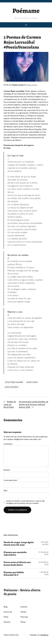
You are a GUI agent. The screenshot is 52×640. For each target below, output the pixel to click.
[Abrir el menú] (26, 24)
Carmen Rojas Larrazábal (14, 382)
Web (5, 491)
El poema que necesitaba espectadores (15, 553)
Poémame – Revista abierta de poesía (22, 592)
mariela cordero (32, 382)
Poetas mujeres (31, 85)
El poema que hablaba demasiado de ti (14, 573)
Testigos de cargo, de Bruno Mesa (10, 404)
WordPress (44, 635)
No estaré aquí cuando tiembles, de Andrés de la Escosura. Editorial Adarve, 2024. (33, 404)
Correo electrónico (11, 480)
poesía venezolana (11, 387)
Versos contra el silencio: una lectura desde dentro (17, 563)
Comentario (8, 444)
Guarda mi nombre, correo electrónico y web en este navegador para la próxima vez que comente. (25, 502)
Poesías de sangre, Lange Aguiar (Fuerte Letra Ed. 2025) (19, 543)
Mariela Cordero (18, 85)
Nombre (7, 470)
